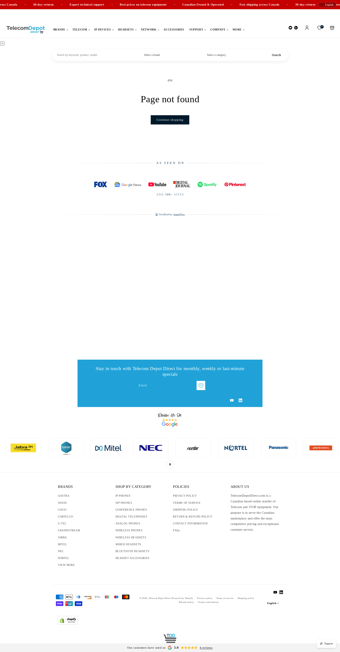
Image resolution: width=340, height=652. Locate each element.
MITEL (62, 544)
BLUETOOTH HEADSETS (132, 551)
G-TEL (62, 523)
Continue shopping (170, 119)
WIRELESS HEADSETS (130, 537)
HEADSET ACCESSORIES (132, 558)
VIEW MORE (66, 565)
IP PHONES (122, 495)
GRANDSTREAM (69, 530)
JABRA (62, 537)
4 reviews (206, 647)
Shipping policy (246, 598)
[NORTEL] (188, 448)
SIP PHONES (123, 502)
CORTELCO (65, 516)
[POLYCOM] (316, 448)
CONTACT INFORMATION (190, 523)
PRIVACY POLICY (185, 495)
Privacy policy (204, 598)
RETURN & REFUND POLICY (192, 516)
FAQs (176, 530)
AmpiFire (179, 214)
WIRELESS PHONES (129, 530)
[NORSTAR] (146, 448)
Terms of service (225, 598)
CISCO (62, 509)
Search (276, 55)
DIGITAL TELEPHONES (131, 516)
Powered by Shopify (182, 598)
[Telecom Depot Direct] (170, 640)
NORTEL (63, 558)
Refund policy (186, 602)
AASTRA (64, 495)
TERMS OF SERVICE (187, 502)
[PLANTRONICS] (273, 448)
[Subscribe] (201, 385)
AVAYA (62, 502)
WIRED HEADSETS (128, 544)
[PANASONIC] (231, 448)
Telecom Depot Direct (160, 598)
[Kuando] (18, 448)
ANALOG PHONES (127, 523)
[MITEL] (61, 448)
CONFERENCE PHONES (131, 509)
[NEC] (103, 448)
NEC (61, 551)
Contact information (208, 602)
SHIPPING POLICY (185, 509)
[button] (60, 29)
